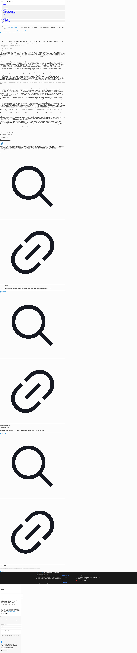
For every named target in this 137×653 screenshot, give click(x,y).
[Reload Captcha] (1, 642)
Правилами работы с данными (11, 611)
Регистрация (65, 577)
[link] (14, 26)
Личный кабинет (65, 575)
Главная (2, 27)
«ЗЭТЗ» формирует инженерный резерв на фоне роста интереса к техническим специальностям (25, 288)
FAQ (63, 579)
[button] (11, 642)
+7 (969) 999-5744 (82, 578)
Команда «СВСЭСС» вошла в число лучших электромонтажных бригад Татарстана (22, 430)
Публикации (64, 582)
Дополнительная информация (7, 639)
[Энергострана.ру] (2, 145)
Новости (7, 27)
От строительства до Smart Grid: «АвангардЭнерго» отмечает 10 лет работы (20, 568)
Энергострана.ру (11, 45)
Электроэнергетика (14, 27)
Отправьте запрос (40, 572)
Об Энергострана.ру (66, 573)
